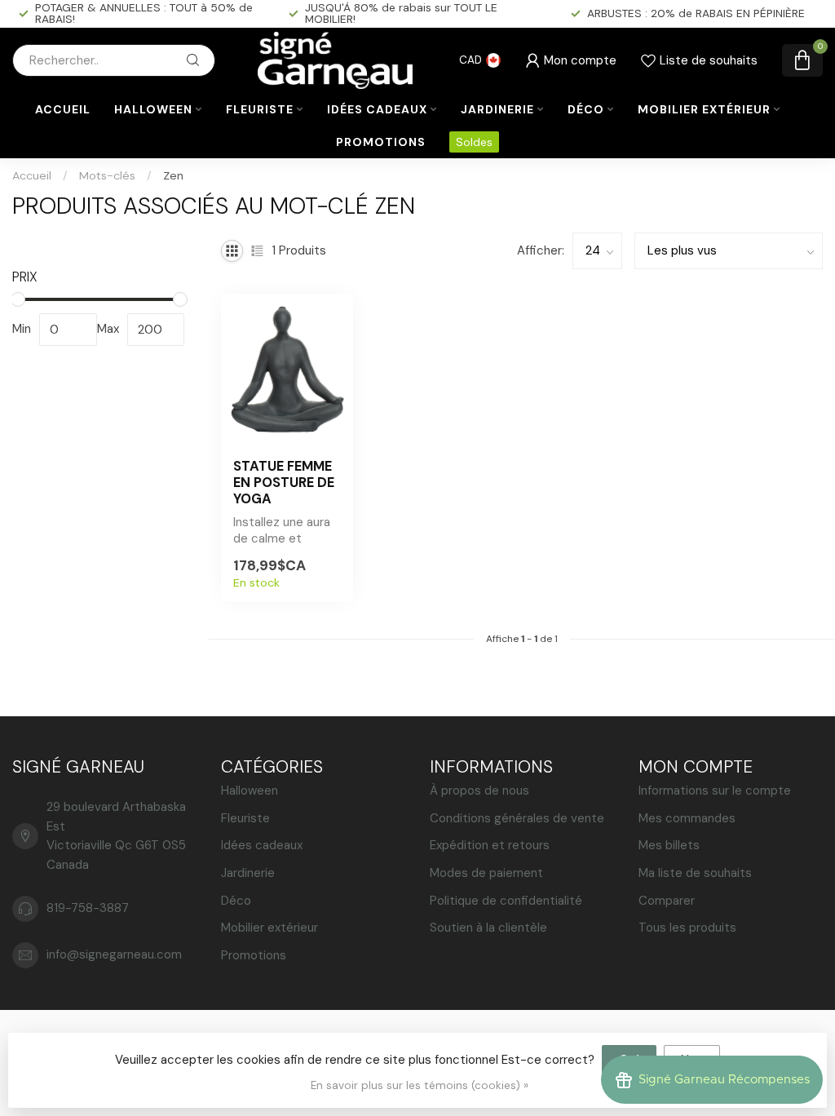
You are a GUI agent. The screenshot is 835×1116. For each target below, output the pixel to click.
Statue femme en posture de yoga (283, 482)
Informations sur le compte (714, 790)
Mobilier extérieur (704, 109)
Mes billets (669, 845)
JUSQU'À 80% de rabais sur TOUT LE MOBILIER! (401, 13)
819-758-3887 (87, 908)
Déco (586, 109)
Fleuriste (260, 109)
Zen (173, 175)
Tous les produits (687, 927)
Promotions (381, 142)
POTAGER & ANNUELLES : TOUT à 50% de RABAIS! (144, 13)
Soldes (474, 142)
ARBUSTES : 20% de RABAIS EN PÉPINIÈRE (696, 13)
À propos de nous (479, 790)
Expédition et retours (490, 845)
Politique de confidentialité (506, 900)
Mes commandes (687, 818)
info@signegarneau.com (114, 954)
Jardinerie (497, 109)
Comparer (666, 900)
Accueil (63, 109)
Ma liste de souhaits (695, 873)
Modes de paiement (486, 873)
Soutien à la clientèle (488, 927)
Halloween (153, 109)
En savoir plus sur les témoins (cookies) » (419, 1085)
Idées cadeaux (377, 109)
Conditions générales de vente (517, 818)
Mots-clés (107, 175)
